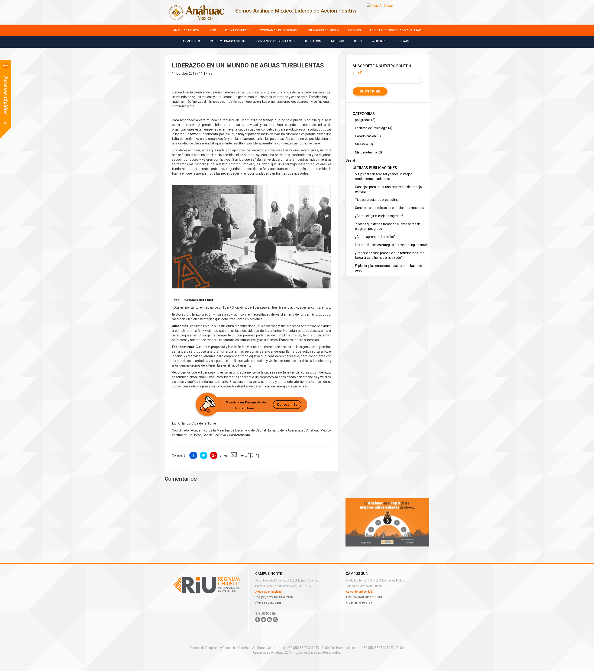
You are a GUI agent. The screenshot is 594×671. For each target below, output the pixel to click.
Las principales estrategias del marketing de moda (392, 245)
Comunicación (368, 136)
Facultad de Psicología (373, 128)
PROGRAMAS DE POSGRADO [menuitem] (278, 30)
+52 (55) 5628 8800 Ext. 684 (364, 597)
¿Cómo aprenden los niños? (375, 237)
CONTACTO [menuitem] (404, 41)
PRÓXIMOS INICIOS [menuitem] (237, 30)
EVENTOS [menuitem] (354, 30)
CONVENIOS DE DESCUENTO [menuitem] (275, 41)
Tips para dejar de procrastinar (377, 199)
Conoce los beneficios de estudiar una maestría (389, 208)
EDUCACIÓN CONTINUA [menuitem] (323, 30)
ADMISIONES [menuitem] (191, 41)
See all (350, 160)
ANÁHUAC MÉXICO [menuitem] (186, 30)
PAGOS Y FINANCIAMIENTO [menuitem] (228, 41)
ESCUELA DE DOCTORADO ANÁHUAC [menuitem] (395, 30)
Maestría (364, 144)
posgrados (365, 120)
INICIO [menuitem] (212, 30)
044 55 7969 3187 (360, 602)
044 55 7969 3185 (269, 602)
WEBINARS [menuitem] (379, 41)
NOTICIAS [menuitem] (337, 41)
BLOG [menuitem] (358, 41)
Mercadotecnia (368, 152)
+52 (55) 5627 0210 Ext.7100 (274, 597)
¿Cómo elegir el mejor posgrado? (379, 216)
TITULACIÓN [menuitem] (313, 41)
